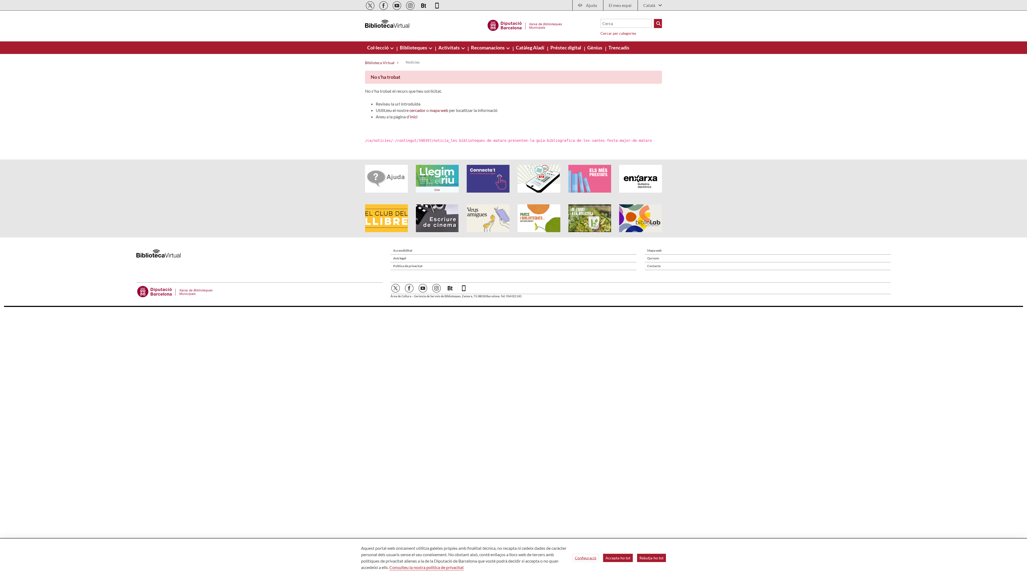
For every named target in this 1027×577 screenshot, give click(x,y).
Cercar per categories (618, 33)
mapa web (439, 110)
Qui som (653, 258)
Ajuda (591, 5)
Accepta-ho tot (618, 558)
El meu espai (620, 5)
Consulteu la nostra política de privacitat (426, 567)
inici (413, 116)
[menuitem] (378, 47)
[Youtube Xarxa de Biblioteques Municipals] (397, 4)
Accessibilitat (402, 250)
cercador (417, 110)
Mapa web (654, 250)
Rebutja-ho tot (651, 558)
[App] (437, 4)
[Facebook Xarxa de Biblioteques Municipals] (383, 4)
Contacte (654, 266)
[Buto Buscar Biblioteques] (658, 23)
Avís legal (399, 258)
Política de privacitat (408, 266)
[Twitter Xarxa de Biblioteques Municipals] (370, 4)
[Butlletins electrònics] (424, 4)
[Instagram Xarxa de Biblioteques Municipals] (410, 4)
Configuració (585, 558)
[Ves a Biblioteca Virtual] (525, 25)
